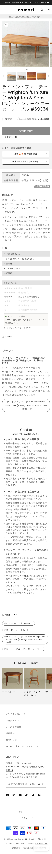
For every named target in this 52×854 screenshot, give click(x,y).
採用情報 (10, 733)
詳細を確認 (25, 153)
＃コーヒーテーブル (14, 629)
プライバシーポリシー (16, 843)
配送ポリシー (42, 843)
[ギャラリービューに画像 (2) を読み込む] (21, 76)
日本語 (24, 817)
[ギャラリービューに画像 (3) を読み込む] (31, 76)
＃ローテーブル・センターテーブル (23, 648)
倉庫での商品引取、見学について (26, 784)
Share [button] (8, 336)
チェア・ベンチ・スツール (33, 693)
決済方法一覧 (11, 137)
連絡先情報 (16, 848)
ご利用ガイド (12, 720)
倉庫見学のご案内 (42, 186)
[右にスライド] (49, 76)
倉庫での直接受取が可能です (25, 161)
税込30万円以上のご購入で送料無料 (25, 16)
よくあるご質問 (14, 727)
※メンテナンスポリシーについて (17, 328)
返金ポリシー (43, 839)
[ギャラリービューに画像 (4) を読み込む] (41, 76)
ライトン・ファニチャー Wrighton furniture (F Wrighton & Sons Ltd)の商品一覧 (26, 405)
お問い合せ (11, 739)
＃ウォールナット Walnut (18, 623)
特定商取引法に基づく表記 (33, 848)
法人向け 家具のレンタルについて (23, 746)
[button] (3, 10)
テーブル (7, 691)
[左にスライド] (3, 76)
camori (14, 839)
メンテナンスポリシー (17, 714)
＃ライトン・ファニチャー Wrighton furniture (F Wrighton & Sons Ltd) (24, 639)
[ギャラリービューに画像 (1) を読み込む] (11, 76)
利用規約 (30, 843)
